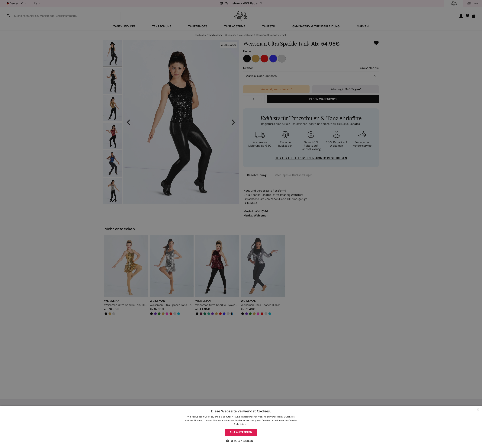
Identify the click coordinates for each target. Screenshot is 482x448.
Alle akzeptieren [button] (241, 432)
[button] (241, 441)
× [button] (477, 409)
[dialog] (241, 427)
